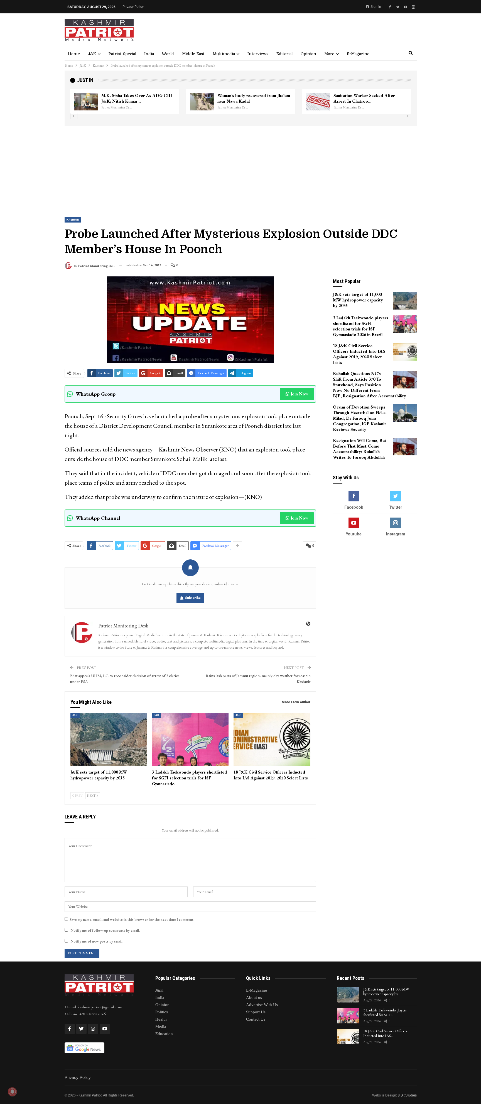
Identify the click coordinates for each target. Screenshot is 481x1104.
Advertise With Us (262, 1004)
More (329, 54)
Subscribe (193, 597)
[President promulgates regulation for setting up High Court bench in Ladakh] (318, 102)
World (168, 54)
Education (164, 1033)
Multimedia (224, 54)
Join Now (299, 394)
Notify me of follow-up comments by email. (105, 930)
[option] (240, 101)
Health (161, 1019)
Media (160, 1026)
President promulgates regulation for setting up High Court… (368, 98)
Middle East (193, 54)
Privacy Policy (133, 7)
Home (74, 54)
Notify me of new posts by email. (96, 941)
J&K (92, 54)
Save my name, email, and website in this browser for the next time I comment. (132, 919)
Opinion (308, 54)
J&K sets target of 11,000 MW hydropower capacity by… (386, 991)
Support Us (256, 1012)
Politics (161, 1012)
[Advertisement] (240, 168)
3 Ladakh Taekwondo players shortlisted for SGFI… (384, 1012)
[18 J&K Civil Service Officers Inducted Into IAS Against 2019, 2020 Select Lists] (272, 740)
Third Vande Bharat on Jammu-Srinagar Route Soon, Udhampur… (138, 98)
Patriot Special (122, 54)
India (149, 54)
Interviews (257, 54)
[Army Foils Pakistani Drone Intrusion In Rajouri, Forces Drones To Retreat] (202, 102)
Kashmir (73, 219)
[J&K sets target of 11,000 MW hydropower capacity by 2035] (108, 740)
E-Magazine (358, 54)
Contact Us (255, 1019)
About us (254, 997)
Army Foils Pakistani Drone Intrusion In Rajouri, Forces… (252, 98)
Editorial (284, 54)
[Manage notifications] (12, 1091)
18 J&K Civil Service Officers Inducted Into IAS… (385, 1033)
